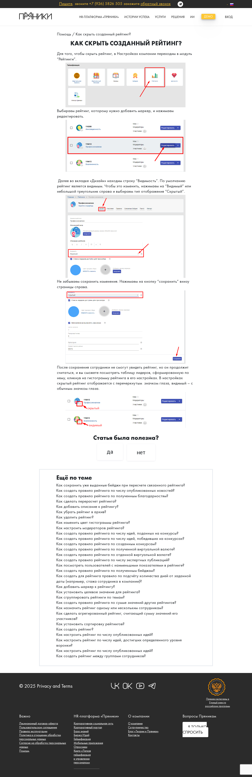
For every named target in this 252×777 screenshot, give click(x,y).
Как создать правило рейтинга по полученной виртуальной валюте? (115, 549)
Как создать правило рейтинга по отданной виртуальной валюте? (113, 554)
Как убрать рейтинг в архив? (81, 511)
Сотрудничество (138, 727)
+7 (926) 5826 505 (105, 3)
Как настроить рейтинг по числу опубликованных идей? (104, 634)
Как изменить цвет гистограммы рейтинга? (93, 522)
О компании (135, 723)
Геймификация (82, 739)
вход (229, 17)
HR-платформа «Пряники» (99, 17)
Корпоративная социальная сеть (93, 723)
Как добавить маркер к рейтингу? (85, 586)
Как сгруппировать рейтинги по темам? (90, 597)
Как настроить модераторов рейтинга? (90, 527)
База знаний (81, 731)
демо (208, 16)
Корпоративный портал (88, 727)
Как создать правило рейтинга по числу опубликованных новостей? (116, 490)
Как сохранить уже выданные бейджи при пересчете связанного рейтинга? (120, 485)
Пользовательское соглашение (38, 727)
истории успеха (136, 17)
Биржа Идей (81, 735)
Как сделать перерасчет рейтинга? (86, 501)
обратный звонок (156, 3)
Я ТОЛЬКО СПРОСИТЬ (195, 729)
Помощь (64, 34)
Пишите (65, 3)
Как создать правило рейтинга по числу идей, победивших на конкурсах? (120, 538)
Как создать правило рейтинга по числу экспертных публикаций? (113, 559)
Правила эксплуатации (33, 731)
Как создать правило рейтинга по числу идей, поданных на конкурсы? (117, 533)
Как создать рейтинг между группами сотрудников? (101, 655)
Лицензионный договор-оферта (38, 723)
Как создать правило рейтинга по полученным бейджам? (105, 570)
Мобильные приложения (88, 743)
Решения (178, 17)
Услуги (160, 17)
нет (141, 452)
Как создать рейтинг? (74, 629)
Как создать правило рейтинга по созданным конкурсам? (106, 543)
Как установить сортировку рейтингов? (90, 623)
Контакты (134, 735)
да (110, 451)
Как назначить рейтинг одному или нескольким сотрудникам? (109, 607)
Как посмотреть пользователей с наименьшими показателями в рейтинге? (120, 565)
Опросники (80, 747)
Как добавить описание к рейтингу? (87, 506)
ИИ (192, 17)
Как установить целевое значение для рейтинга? (98, 591)
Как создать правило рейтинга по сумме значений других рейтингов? (116, 602)
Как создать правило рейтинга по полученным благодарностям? (112, 495)
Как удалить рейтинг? (75, 517)
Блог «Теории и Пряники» (143, 731)
